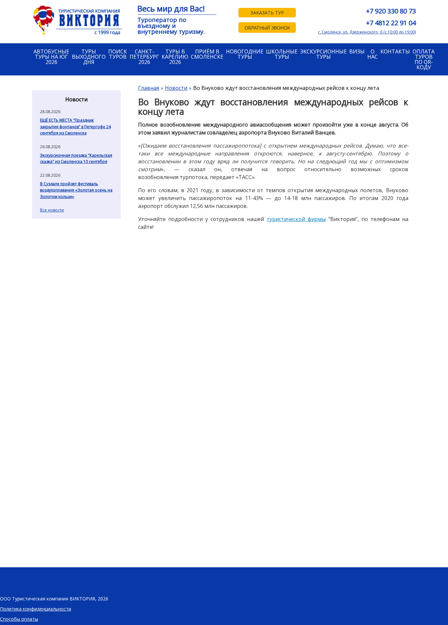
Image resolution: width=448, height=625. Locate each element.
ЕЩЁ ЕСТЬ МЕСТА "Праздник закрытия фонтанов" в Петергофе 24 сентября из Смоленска (75, 126)
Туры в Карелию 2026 (175, 57)
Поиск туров (117, 54)
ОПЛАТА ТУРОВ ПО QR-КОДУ (424, 59)
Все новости (52, 210)
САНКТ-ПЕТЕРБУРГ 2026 (144, 57)
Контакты (395, 51)
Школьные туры (281, 54)
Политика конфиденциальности (35, 609)
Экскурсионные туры (323, 54)
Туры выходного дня (89, 57)
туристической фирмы (296, 219)
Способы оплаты (19, 619)
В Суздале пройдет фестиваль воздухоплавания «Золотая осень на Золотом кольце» (76, 190)
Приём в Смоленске (207, 54)
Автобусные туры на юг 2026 (51, 57)
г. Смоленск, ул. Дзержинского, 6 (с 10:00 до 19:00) (367, 32)
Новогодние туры (244, 54)
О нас (372, 54)
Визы (357, 51)
